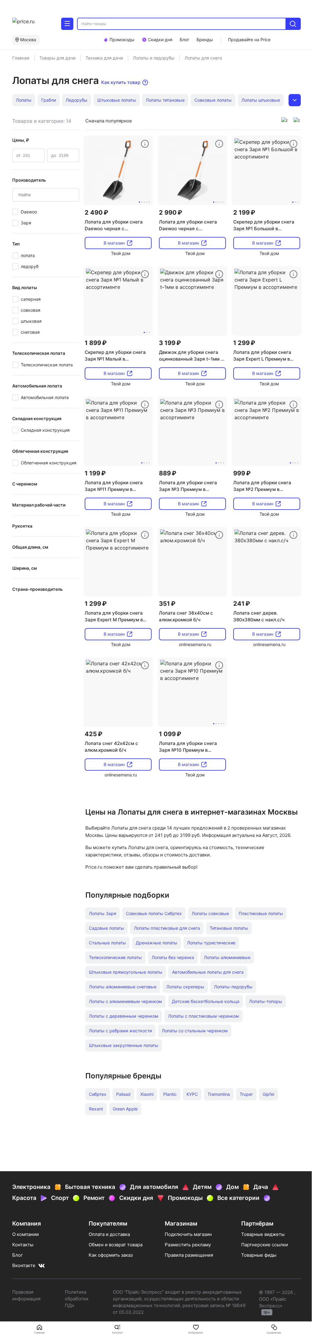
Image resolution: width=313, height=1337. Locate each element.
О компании (25, 1234)
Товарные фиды (258, 1255)
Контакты (22, 1245)
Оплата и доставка (109, 1234)
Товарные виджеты (263, 1234)
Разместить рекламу (188, 1245)
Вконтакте (23, 1265)
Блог (17, 1255)
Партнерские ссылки (264, 1245)
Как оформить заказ (111, 1255)
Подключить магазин (188, 1234)
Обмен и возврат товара (115, 1245)
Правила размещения (189, 1255)
